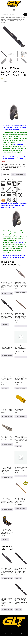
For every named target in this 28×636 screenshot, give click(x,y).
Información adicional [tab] (18, 174)
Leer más (4, 324)
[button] (14, 10)
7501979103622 (5, 169)
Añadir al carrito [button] (7, 293)
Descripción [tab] (6, 174)
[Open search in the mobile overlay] (14, 14)
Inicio (2, 17)
